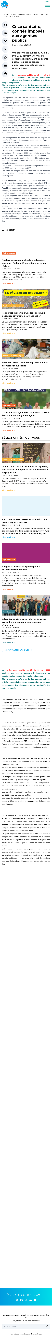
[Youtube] (35, 1300)
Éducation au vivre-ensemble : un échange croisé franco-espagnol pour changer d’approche (24, 622)
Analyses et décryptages (13, 306)
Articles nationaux (17, 14)
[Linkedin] (30, 1300)
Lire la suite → (8, 283)
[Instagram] (26, 1300)
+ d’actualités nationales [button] (17, 650)
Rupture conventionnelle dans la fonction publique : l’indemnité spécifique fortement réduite (24, 263)
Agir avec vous (9, 253)
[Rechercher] (47, 1326)
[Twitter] (17, 1300)
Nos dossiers (8, 612)
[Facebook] (21, 1300)
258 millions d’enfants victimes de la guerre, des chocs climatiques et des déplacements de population (25, 469)
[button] (5, 24)
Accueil (6, 14)
